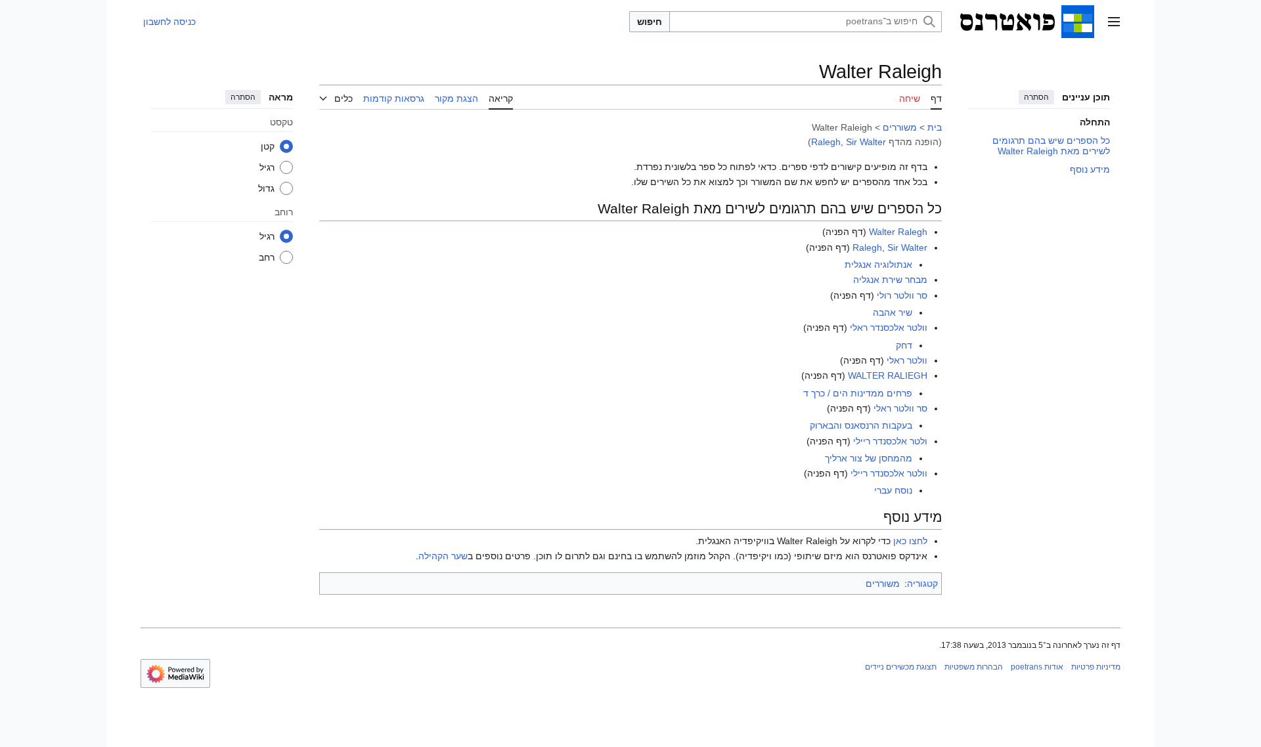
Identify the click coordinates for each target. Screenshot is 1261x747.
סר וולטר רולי (902, 295)
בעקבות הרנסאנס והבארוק (861, 425)
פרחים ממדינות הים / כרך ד (857, 393)
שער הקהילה (443, 556)
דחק (904, 345)
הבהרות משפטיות (973, 667)
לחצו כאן (910, 541)
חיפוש (649, 21)
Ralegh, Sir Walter (848, 142)
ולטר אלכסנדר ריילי (890, 441)
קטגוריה (922, 583)
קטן (268, 146)
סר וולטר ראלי (900, 408)
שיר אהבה (892, 312)
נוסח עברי (893, 490)
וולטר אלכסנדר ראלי (888, 327)
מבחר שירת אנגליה (890, 279)
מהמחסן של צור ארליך (868, 458)
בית (934, 127)
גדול (266, 188)
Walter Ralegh (898, 231)
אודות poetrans (1037, 667)
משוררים (900, 127)
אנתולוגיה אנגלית (878, 264)
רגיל (267, 167)
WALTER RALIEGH (887, 375)
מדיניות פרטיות (1095, 667)
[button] (1113, 21)
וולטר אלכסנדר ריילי (889, 473)
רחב (267, 257)
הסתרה (1036, 97)
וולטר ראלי (907, 360)
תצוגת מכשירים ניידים (901, 667)
